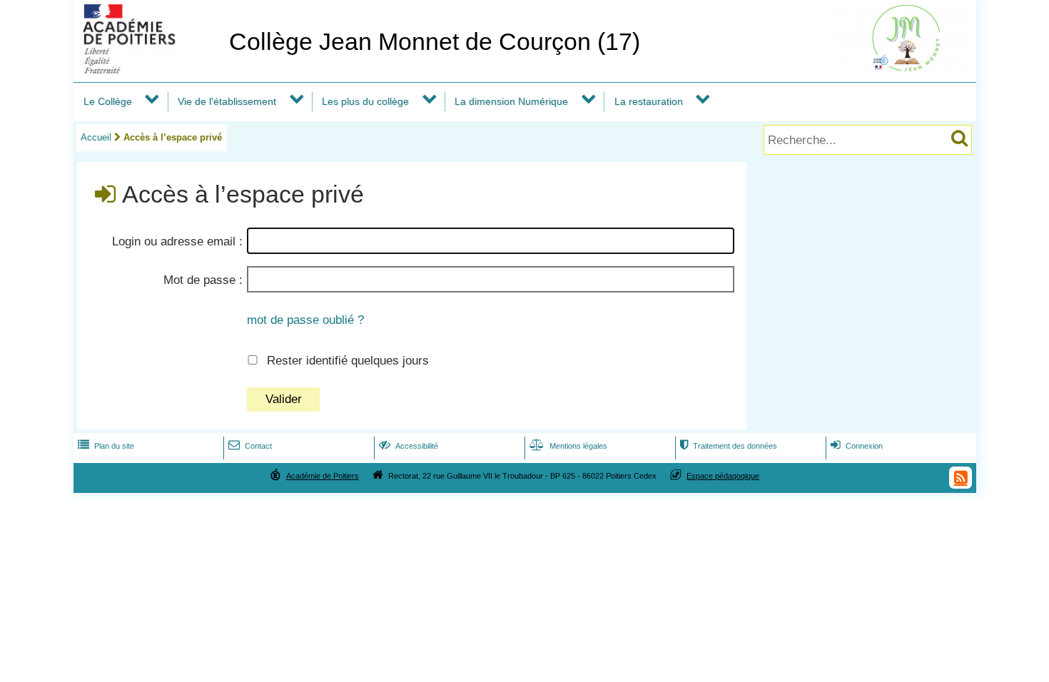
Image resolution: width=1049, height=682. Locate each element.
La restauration (648, 101)
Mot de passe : (203, 280)
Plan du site (106, 446)
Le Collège (107, 101)
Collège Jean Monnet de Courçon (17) (434, 42)
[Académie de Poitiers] (148, 69)
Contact (250, 446)
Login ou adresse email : (177, 241)
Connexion (857, 446)
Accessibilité (408, 446)
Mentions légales (568, 446)
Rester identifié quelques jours (348, 360)
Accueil (96, 137)
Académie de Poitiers (322, 476)
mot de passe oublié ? (305, 320)
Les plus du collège (365, 101)
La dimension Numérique (511, 101)
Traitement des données (728, 446)
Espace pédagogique (722, 476)
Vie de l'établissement (227, 101)
